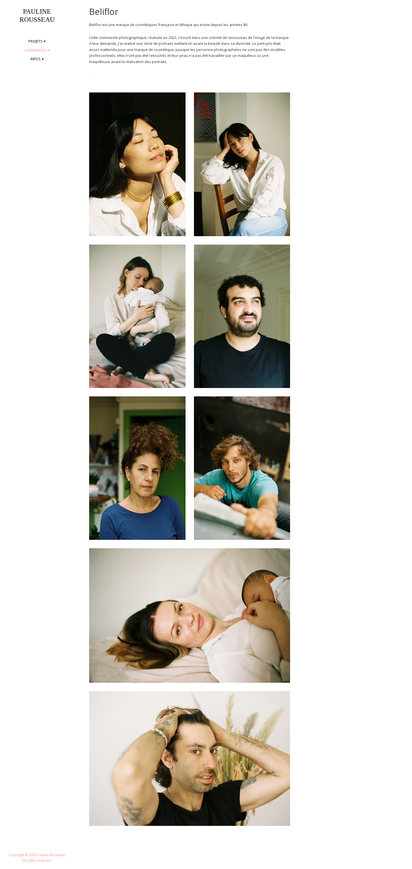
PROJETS (35, 41)
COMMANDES (35, 50)
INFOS (36, 58)
